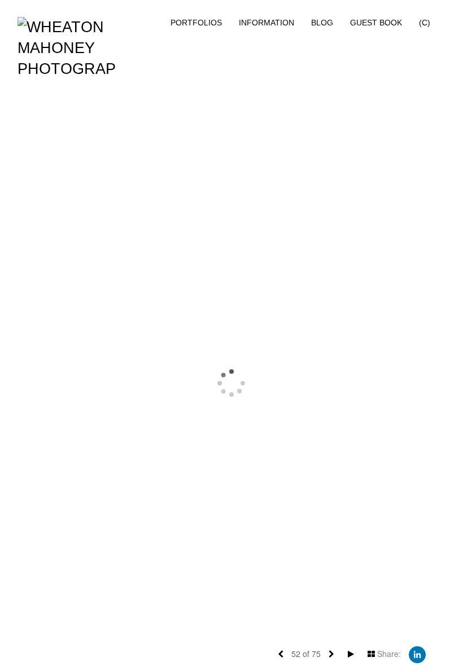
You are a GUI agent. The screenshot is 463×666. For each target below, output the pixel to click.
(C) (424, 22)
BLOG (322, 22)
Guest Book (376, 22)
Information (266, 22)
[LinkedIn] (417, 653)
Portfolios (196, 22)
